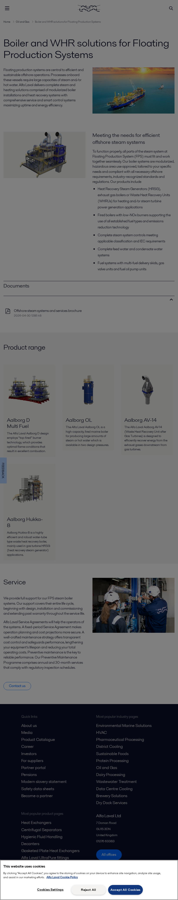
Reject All (88, 890)
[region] (89, 880)
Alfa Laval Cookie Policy (62, 877)
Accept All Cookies (125, 890)
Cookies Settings (50, 889)
